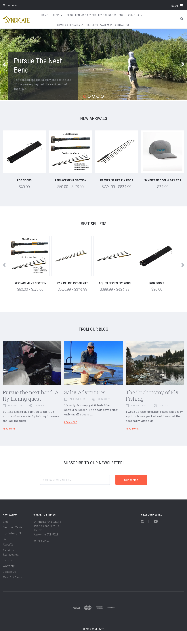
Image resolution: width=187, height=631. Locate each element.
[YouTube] (156, 521)
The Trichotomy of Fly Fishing (152, 395)
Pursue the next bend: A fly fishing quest (31, 395)
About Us (133, 15)
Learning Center (85, 15)
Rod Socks (24, 180)
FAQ (121, 15)
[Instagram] (142, 521)
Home (44, 15)
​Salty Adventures (84, 392)
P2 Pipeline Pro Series (72, 283)
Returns (92, 25)
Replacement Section (70, 180)
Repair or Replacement (71, 25)
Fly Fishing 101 (107, 15)
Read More (9, 428)
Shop (56, 15)
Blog (70, 15)
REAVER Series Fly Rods (116, 180)
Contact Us (122, 25)
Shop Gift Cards (12, 577)
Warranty (106, 25)
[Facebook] (149, 521)
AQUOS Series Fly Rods (115, 283)
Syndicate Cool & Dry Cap (162, 180)
